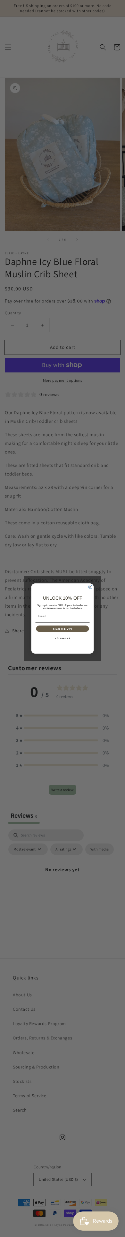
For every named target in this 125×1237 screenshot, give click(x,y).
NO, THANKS (62, 638)
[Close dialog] (90, 587)
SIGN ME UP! (62, 628)
